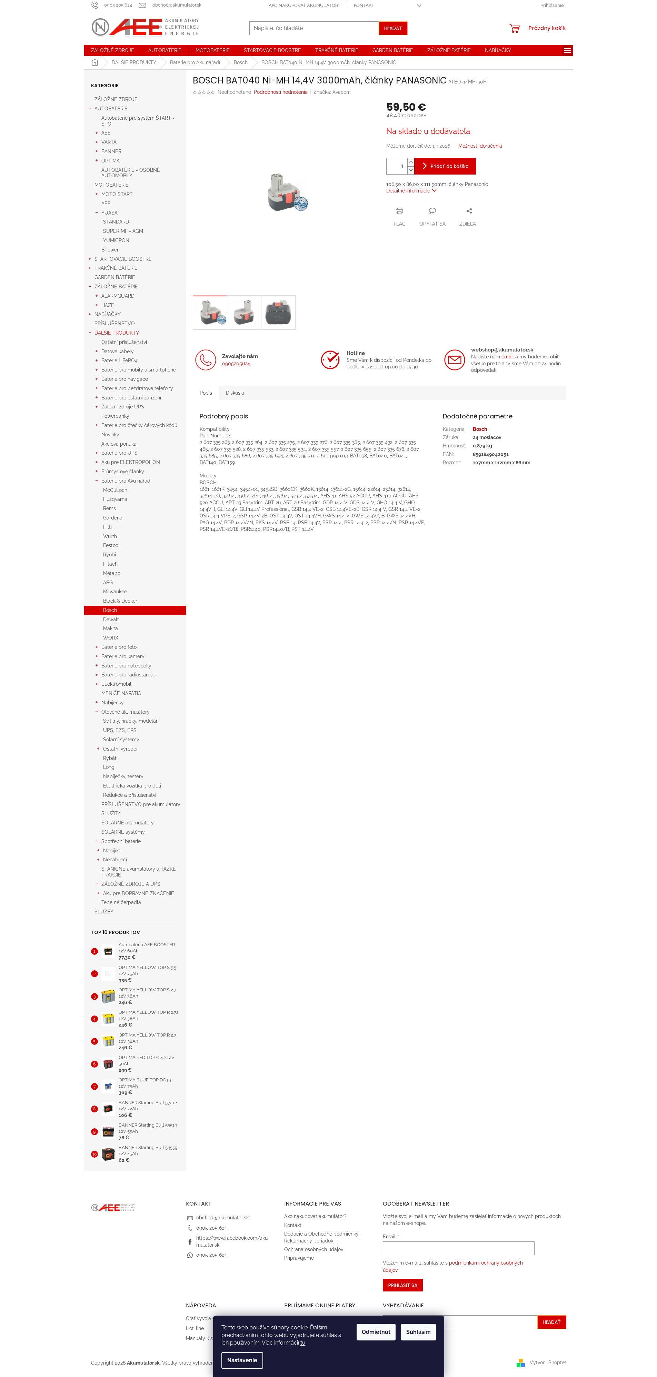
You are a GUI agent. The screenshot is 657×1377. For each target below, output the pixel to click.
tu (303, 1342)
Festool (111, 545)
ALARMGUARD (118, 296)
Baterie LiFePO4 (119, 360)
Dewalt (111, 619)
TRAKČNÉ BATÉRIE (116, 268)
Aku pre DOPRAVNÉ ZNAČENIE (138, 893)
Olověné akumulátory (125, 712)
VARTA (109, 142)
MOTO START (117, 194)
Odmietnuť (376, 1332)
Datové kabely (117, 351)
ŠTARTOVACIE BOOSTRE (123, 259)
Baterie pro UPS (119, 453)
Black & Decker (120, 601)
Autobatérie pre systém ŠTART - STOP (138, 121)
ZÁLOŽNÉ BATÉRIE (116, 286)
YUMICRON (116, 240)
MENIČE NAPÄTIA (121, 693)
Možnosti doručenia (480, 146)
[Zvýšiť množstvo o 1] (410, 162)
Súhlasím (418, 1332)
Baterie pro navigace (124, 379)
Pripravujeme (299, 1258)
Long (109, 767)
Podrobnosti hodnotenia (281, 92)
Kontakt (364, 5)
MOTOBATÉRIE (111, 185)
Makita (110, 628)
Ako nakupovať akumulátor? (304, 5)
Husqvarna (115, 499)
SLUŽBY (110, 813)
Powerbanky (115, 416)
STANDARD (116, 222)
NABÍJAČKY (107, 314)
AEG (108, 582)
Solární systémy (121, 739)
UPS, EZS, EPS (120, 730)
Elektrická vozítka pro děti (132, 786)
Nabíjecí (112, 850)
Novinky (110, 434)
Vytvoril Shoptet (548, 1362)
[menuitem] (112, 50)
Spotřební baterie (121, 841)
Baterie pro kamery (123, 656)
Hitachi (111, 564)
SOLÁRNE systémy (123, 832)
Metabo (111, 573)
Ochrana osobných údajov (313, 1249)
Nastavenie (242, 1360)
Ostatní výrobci (120, 749)
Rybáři (110, 758)
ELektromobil (116, 684)
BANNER (111, 151)
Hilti (107, 527)
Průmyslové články (122, 471)
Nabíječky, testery (123, 776)
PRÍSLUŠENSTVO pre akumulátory (140, 804)
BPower (110, 249)
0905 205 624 (211, 1228)
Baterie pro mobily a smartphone (138, 370)
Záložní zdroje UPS (122, 406)
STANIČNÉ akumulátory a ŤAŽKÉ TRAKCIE (138, 872)
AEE (106, 133)
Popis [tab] (206, 393)
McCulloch (115, 490)
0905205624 (236, 363)
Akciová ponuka (119, 444)
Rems (109, 508)
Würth (110, 536)
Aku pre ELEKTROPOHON (130, 462)
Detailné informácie (408, 191)
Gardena (112, 518)
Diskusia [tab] (235, 393)
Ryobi (109, 554)
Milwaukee (115, 591)
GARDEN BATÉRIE (114, 277)
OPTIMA (110, 161)
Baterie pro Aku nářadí (126, 481)
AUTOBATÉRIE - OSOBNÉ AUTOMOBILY (130, 173)
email (507, 356)
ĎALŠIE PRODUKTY (116, 333)
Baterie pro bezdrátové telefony (137, 388)
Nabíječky (112, 702)
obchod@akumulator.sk (222, 1217)
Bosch (110, 610)
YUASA (109, 213)
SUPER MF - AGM (123, 231)
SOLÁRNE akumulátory (127, 822)
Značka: (332, 92)
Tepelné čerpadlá (121, 902)
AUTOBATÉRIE (111, 108)
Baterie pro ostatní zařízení (131, 397)
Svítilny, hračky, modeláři (131, 721)
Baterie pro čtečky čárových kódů (139, 425)
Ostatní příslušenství (124, 342)
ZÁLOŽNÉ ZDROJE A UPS (130, 884)
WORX (110, 638)
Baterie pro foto (119, 647)
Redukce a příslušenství (129, 795)
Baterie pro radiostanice (128, 674)
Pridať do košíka (450, 166)
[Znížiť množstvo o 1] (410, 170)
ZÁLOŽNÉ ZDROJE (116, 99)
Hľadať (393, 28)
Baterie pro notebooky (126, 665)
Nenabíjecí (115, 859)
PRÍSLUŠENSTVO (114, 323)
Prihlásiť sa (402, 1285)
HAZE (107, 305)
